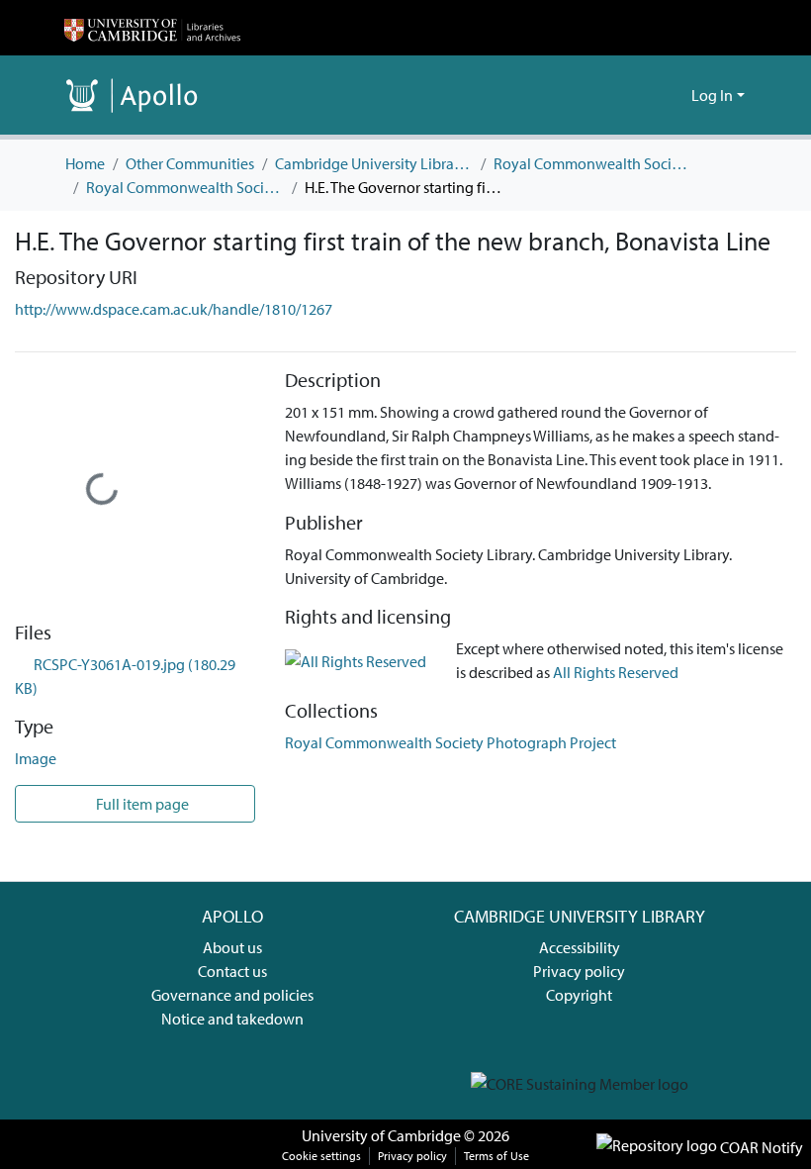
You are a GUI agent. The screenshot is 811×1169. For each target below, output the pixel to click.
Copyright (579, 995)
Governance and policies (232, 995)
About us (232, 947)
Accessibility (579, 947)
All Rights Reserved (615, 672)
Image (35, 758)
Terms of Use (496, 1155)
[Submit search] (644, 95)
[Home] (152, 28)
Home (85, 163)
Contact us (232, 971)
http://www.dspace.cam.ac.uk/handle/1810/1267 (173, 309)
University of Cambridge (381, 1135)
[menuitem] (673, 95)
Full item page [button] (141, 804)
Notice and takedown (232, 1018)
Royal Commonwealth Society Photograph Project (185, 187)
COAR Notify (760, 1147)
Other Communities (190, 163)
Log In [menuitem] (712, 95)
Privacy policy (579, 971)
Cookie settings (321, 1155)
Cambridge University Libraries (374, 163)
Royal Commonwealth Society (592, 163)
